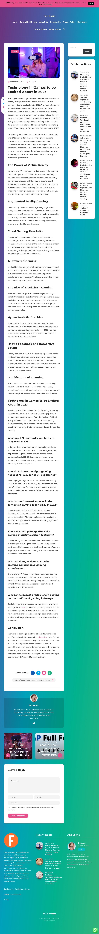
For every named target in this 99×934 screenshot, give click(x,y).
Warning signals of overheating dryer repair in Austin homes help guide (85, 104)
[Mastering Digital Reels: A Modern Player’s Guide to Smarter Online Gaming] (74, 75)
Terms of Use (40, 29)
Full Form (49, 16)
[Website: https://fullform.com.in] (34, 723)
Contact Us (55, 22)
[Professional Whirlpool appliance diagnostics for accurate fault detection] (74, 118)
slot (23, 607)
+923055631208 (15, 894)
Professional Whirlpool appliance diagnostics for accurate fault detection (85, 124)
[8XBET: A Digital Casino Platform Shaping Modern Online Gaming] (74, 185)
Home (14, 22)
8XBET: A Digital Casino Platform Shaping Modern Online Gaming (86, 192)
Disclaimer (82, 22)
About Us (43, 22)
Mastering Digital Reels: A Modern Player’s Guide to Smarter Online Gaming (85, 83)
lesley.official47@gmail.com (19, 889)
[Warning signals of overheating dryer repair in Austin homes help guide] (74, 97)
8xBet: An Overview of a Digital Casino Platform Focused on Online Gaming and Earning (85, 147)
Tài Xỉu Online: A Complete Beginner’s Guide (85, 210)
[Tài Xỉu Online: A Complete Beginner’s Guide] (74, 206)
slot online (42, 637)
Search (73, 47)
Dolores (34, 705)
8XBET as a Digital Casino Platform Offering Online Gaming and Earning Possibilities (86, 171)
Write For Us (55, 29)
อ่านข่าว (6, 899)
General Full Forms (28, 22)
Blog (15, 52)
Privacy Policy (69, 22)
